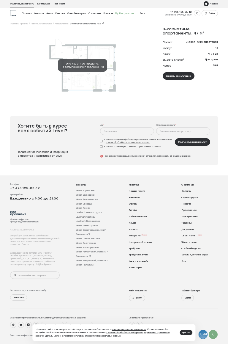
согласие (115, 139)
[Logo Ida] (18, 213)
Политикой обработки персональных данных (96, 335)
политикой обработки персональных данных (128, 142)
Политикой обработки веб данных (124, 332)
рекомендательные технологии (129, 329)
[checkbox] (136, 141)
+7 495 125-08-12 (180, 11)
